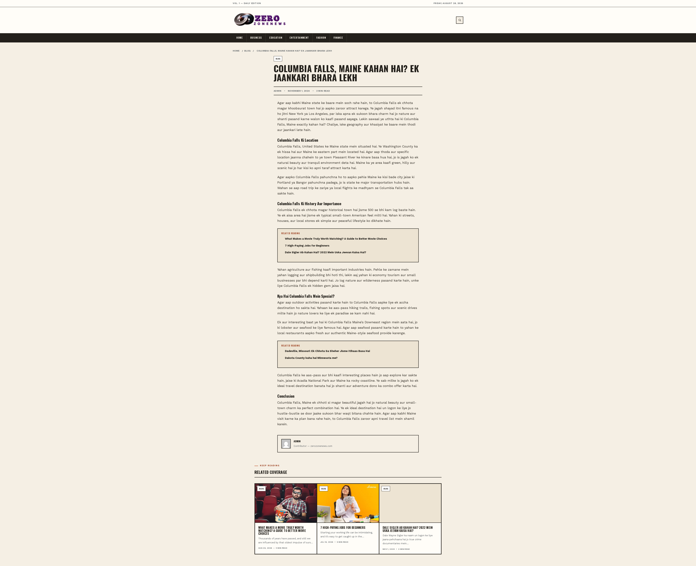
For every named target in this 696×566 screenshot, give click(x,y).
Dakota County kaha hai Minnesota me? (311, 358)
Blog (247, 51)
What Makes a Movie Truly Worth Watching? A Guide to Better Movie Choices (336, 238)
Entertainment (299, 37)
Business (256, 37)
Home (239, 37)
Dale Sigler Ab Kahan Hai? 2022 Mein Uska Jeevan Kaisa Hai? (325, 252)
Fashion (321, 37)
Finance (338, 37)
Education (275, 37)
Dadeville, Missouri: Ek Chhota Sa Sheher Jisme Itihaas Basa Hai (327, 351)
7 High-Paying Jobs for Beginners (307, 245)
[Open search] (459, 20)
